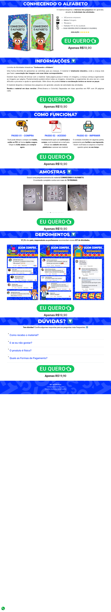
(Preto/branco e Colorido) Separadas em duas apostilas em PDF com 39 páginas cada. (55, 90)
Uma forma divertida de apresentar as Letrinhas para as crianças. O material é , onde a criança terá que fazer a (55, 72)
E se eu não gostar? (21, 342)
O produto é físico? (20, 350)
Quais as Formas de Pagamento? (28, 358)
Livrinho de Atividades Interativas (30, 67)
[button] (24, 198)
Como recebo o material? (24, 335)
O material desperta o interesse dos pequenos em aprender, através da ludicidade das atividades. (45, 85)
